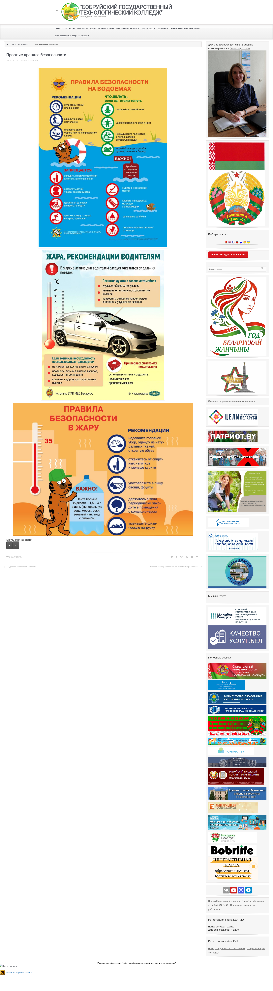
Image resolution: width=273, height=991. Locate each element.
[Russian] (241, 242)
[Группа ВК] (226, 890)
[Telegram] (248, 890)
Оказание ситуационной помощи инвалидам (231, 401)
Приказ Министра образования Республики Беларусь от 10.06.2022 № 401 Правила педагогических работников (236, 905)
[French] (233, 242)
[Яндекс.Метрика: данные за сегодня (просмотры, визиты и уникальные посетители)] (8, 966)
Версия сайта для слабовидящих (228, 254)
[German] (237, 242)
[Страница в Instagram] (241, 890)
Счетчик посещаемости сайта (18, 972)
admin (34, 60)
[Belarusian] (226, 242)
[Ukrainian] (248, 242)
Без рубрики (22, 44)
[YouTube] (233, 890)
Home (11, 44)
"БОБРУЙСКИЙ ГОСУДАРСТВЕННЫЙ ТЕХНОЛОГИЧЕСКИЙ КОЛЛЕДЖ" (126, 10)
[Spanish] (245, 242)
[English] (229, 242)
